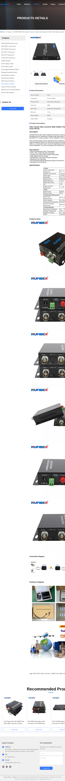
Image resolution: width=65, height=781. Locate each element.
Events (45, 4)
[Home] (5, 4)
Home (19, 4)
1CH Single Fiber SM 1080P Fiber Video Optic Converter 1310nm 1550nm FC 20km (14, 723)
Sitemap (14, 777)
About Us (27, 4)
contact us (46, 768)
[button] (11, 712)
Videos (53, 4)
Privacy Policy (7, 777)
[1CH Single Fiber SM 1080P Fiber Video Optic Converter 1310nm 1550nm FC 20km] (14, 708)
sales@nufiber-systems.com (12, 762)
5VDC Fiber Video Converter (41, 673)
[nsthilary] (10, 767)
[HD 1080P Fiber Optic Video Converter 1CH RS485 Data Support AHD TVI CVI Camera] (39, 708)
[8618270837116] (7, 767)
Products (37, 4)
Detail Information (41, 84)
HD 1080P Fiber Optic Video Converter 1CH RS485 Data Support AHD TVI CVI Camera (37, 723)
